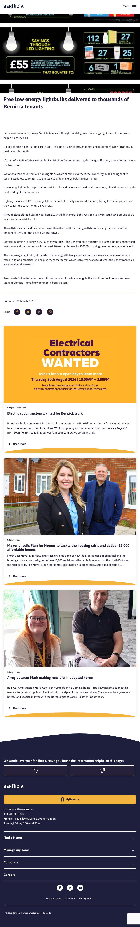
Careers (9, 875)
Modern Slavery (53, 898)
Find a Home (13, 838)
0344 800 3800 (15, 813)
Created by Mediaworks (40, 913)
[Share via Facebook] (17, 312)
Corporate (11, 862)
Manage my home (17, 850)
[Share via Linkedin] (39, 312)
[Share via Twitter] (28, 312)
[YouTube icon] (80, 888)
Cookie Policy (70, 898)
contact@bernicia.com (20, 809)
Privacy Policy (86, 898)
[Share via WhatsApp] (50, 312)
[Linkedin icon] (70, 888)
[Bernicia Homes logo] (14, 6)
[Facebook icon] (60, 888)
